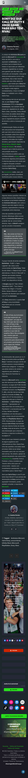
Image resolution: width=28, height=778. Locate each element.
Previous (7, 598)
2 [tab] (11, 631)
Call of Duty (6, 541)
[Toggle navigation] (25, 2)
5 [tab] (18, 631)
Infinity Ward (6, 543)
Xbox (16, 11)
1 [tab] (9, 631)
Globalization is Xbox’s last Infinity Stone (13, 585)
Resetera (5, 83)
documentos (8, 172)
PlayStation (7, 11)
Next (19, 598)
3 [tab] (13, 631)
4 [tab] (16, 631)
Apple (19, 144)
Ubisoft (13, 144)
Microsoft (15, 543)
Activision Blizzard (17, 538)
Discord (14, 650)
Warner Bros (6, 144)
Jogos (6, 9)
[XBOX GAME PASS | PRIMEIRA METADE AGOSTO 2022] (11, 556)
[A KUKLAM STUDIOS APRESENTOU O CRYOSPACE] (17, 556)
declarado (22, 380)
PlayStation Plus (7, 458)
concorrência (15, 541)
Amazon (11, 146)
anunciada (20, 57)
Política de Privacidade (16, 746)
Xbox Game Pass (9, 14)
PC (21, 9)
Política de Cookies (13, 748)
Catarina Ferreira (13, 47)
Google (4, 146)
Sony (13, 545)
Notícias (14, 9)
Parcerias (5, 746)
